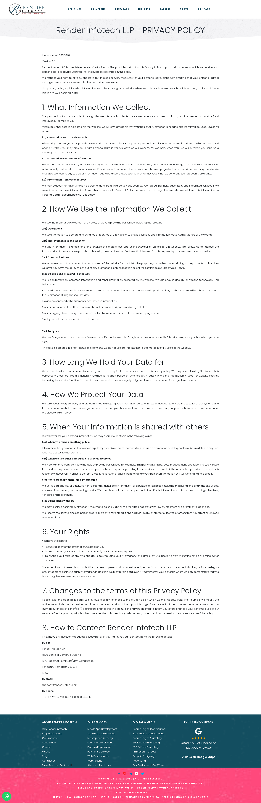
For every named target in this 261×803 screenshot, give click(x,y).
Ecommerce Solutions (100, 742)
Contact (204, 9)
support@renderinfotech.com (59, 685)
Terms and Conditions (94, 788)
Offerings (75, 9)
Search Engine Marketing (147, 738)
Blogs (45, 756)
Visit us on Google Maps (198, 757)
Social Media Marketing (146, 742)
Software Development (101, 733)
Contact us (48, 760)
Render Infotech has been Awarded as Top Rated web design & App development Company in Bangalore (130, 783)
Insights (144, 9)
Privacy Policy (123, 788)
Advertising (139, 760)
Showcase (122, 9)
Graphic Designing (144, 756)
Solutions (98, 9)
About (184, 9)
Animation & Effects (144, 751)
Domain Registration (99, 747)
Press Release (50, 765)
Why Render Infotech (54, 729)
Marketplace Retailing (100, 738)
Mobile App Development (102, 729)
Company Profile (171, 788)
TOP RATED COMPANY (198, 722)
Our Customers (141, 765)
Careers (165, 9)
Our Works (158, 765)
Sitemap (92, 765)
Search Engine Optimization (149, 729)
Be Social (65, 765)
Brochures (105, 765)
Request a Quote (52, 733)
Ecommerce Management (148, 733)
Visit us (46, 751)
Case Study (49, 742)
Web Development (98, 756)
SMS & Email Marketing (146, 747)
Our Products (50, 738)
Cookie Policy (147, 788)
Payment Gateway (98, 751)
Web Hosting (94, 760)
